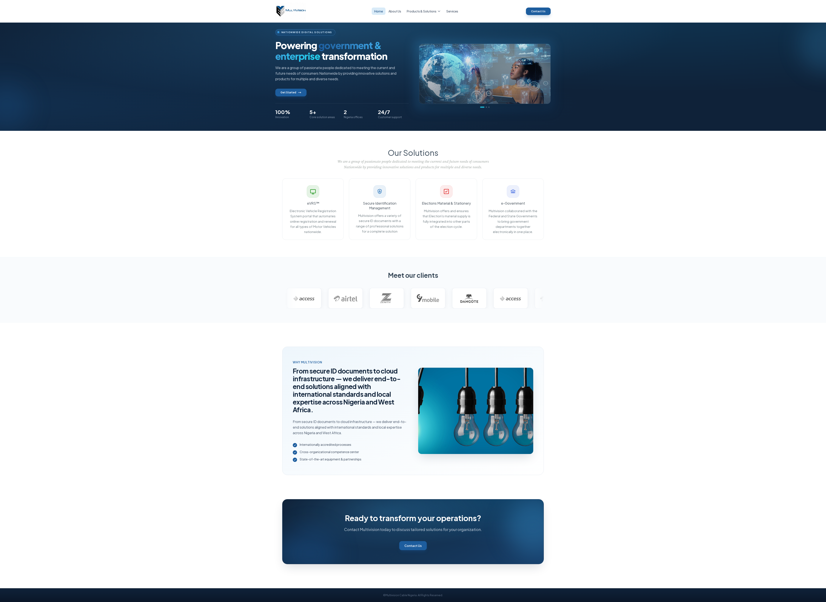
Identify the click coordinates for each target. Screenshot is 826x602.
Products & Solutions (421, 11)
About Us (394, 11)
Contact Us (538, 11)
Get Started (288, 92)
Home (378, 11)
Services (452, 11)
